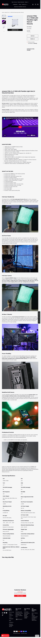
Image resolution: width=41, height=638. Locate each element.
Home (3, 12)
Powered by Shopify (24, 633)
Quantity (28, 30)
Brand (26, 2)
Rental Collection (21, 2)
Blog (20, 4)
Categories (15, 4)
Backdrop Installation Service (20, 6)
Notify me (32, 38)
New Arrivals (14, 2)
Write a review (20, 595)
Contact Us (24, 4)
